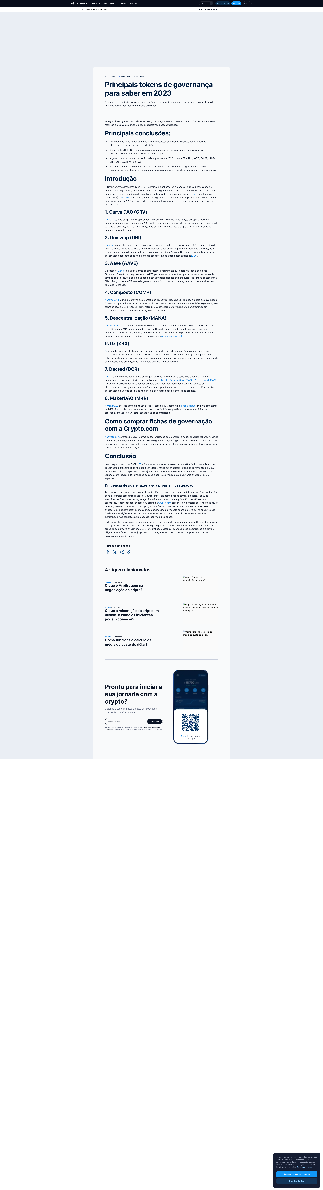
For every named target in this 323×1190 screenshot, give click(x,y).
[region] (296, 1170)
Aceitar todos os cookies (297, 1174)
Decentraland (112, 325)
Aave (121, 270)
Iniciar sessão (223, 3)
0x (106, 351)
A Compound (112, 300)
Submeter (155, 721)
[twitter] (115, 552)
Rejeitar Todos (296, 1181)
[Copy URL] (129, 552)
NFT (139, 464)
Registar (236, 3)
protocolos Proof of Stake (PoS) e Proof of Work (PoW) (187, 380)
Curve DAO (110, 219)
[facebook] (108, 552)
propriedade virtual (171, 336)
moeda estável (188, 405)
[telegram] (122, 552)
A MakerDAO (111, 405)
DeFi (194, 194)
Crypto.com (164, 502)
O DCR (108, 376)
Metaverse (126, 197)
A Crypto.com (112, 437)
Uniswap (109, 245)
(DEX (193, 255)
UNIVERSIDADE (88, 9)
